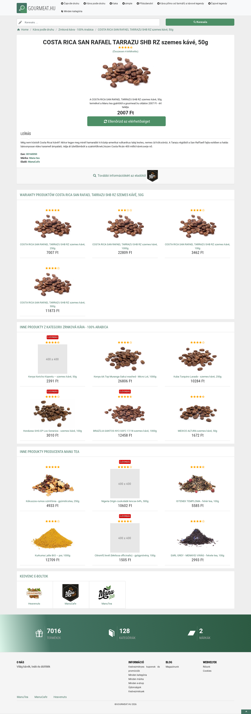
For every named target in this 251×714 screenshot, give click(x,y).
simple (128, 3)
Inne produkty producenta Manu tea (49, 452)
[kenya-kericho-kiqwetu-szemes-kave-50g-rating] (52, 343)
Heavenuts (60, 697)
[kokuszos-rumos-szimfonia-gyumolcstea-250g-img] (52, 483)
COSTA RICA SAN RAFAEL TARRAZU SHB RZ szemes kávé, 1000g (124, 246)
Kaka (115, 3)
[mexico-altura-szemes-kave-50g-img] (197, 413)
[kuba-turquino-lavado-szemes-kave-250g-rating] (197, 343)
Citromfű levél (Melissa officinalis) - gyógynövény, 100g (125, 555)
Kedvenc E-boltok (34, 576)
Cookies (207, 671)
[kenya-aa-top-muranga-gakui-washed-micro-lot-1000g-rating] (125, 343)
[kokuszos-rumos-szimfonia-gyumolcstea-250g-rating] (52, 467)
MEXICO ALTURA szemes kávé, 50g (197, 430)
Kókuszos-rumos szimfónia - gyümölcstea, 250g (52, 501)
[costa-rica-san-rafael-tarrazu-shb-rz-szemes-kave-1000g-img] (125, 227)
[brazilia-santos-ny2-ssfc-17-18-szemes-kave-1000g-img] (125, 413)
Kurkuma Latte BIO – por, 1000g (52, 555)
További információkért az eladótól (122, 175)
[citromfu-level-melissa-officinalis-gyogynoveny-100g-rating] (125, 521)
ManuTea (22, 697)
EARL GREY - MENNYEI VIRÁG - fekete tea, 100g (197, 555)
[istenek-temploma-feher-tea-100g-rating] (197, 467)
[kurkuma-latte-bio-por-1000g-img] (52, 538)
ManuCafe (34, 161)
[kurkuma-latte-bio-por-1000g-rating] (52, 521)
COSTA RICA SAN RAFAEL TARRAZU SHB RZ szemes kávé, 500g (52, 304)
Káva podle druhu (95, 3)
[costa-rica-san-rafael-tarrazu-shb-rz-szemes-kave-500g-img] (52, 285)
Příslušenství (146, 3)
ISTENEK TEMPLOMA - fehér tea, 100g (197, 501)
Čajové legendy (219, 3)
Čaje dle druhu (71, 3)
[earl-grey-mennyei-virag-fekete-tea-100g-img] (197, 538)
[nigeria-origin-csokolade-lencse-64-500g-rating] (125, 467)
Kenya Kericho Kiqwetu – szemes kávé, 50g (52, 376)
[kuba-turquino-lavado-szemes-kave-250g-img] (197, 359)
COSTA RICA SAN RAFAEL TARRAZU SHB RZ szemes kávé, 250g (52, 246)
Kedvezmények (136, 691)
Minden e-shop (136, 683)
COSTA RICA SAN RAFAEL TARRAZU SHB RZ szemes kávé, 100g (197, 246)
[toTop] (246, 711)
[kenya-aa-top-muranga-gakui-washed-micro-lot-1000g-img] (125, 359)
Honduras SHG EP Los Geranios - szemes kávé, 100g (52, 430)
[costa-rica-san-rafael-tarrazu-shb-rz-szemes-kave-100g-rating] (197, 210)
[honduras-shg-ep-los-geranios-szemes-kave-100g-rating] (52, 397)
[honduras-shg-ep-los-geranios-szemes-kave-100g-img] (52, 413)
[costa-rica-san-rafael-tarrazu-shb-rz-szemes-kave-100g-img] (197, 227)
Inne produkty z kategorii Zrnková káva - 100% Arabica (64, 327)
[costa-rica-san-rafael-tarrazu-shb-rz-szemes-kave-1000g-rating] (125, 210)
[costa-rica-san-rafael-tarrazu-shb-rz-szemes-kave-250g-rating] (52, 210)
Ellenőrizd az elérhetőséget (129, 121)
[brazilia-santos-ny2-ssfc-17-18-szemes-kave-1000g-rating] (125, 397)
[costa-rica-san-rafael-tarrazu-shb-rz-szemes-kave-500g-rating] (52, 268)
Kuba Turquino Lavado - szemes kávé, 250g (197, 376)
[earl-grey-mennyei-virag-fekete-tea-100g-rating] (197, 521)
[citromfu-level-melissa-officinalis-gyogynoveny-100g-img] (125, 538)
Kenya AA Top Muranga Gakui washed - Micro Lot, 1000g (125, 376)
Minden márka (136, 679)
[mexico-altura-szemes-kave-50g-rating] (197, 397)
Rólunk (206, 666)
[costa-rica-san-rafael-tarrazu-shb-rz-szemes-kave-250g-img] (52, 227)
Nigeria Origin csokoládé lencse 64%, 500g (124, 501)
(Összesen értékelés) (125, 51)
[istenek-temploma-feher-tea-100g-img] (197, 483)
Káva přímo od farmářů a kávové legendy (182, 3)
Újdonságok (134, 687)
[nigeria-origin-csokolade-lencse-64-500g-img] (125, 483)
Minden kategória (73, 11)
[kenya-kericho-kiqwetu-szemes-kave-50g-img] (52, 359)
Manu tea (34, 158)
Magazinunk (172, 666)
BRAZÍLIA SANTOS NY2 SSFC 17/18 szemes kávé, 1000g (125, 430)
